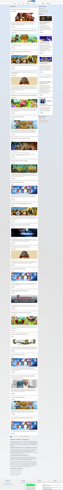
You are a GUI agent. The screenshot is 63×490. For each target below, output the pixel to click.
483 (24, 436)
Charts (23, 3)
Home (15, 3)
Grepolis (12, 53)
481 (20, 436)
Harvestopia (13, 399)
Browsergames (28, 3)
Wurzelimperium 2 (13, 97)
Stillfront (40, 8)
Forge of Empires (13, 11)
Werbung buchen (8, 482)
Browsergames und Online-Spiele (24, 442)
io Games (34, 3)
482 (22, 436)
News (19, 3)
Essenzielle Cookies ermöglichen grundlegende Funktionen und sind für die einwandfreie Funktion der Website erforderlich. (52, 485)
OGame (12, 184)
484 (26, 436)
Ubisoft (44, 8)
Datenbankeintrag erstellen (23, 482)
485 (28, 436)
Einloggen (47, 3)
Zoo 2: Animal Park (13, 32)
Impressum (55, 482)
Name (39, 482)
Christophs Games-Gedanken (43, 120)
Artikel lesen (13, 68)
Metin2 (12, 140)
